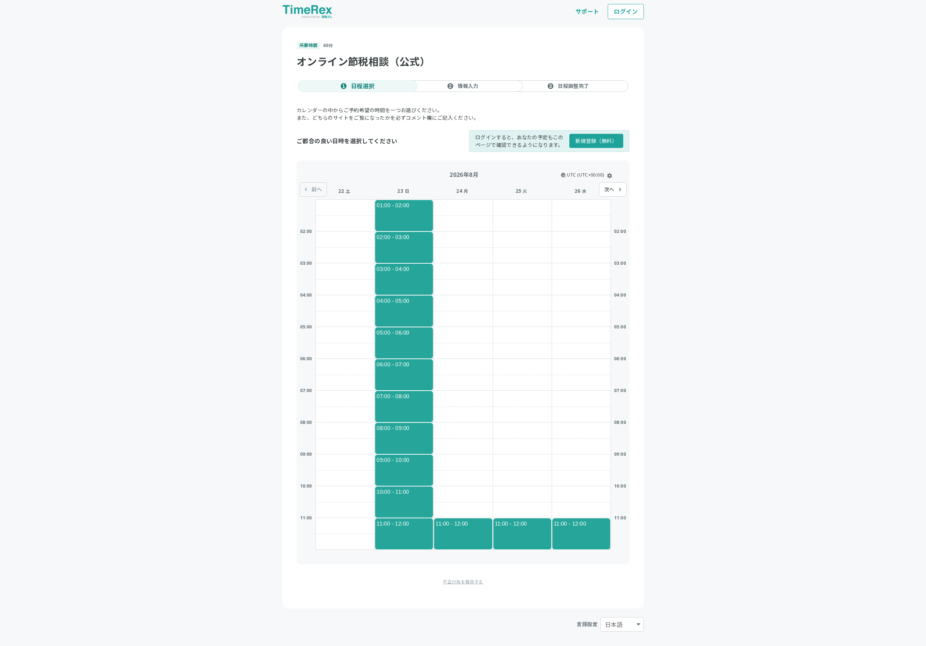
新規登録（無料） (596, 140)
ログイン (626, 12)
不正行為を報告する (463, 582)
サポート (587, 12)
